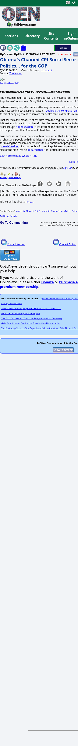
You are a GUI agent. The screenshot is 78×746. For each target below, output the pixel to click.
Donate (47, 282)
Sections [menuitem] (11, 36)
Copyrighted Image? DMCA (9, 83)
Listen (62, 48)
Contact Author (16, 244)
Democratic (44, 211)
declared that (35, 150)
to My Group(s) (8, 216)
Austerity (20, 211)
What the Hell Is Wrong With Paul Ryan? (20, 313)
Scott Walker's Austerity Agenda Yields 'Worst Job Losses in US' (31, 308)
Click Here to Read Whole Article (18, 155)
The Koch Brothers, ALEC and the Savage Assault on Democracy (31, 318)
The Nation (15, 73)
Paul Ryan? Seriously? (11, 303)
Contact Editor (67, 244)
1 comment (46, 70)
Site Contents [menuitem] (51, 36)
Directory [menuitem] (31, 36)
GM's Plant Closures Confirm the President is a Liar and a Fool (30, 323)
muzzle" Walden (10, 146)
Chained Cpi (32, 211)
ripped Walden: (25, 127)
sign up (67, 167)
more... (29, 201)
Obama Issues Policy (60, 211)
